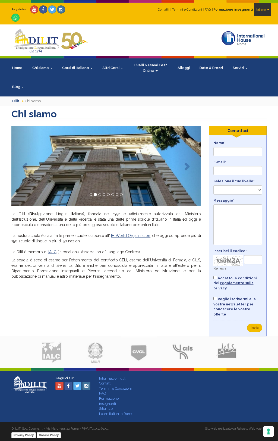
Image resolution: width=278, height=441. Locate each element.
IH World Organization (130, 235)
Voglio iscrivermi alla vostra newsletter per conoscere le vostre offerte (234, 306)
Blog (16, 87)
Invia (255, 328)
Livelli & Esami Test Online (150, 68)
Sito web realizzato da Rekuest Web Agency (236, 428)
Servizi (239, 68)
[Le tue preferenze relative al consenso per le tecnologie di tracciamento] (268, 431)
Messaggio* (224, 200)
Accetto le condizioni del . (235, 283)
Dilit (16, 101)
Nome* (219, 143)
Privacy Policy (24, 435)
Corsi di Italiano (76, 68)
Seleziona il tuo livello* (234, 181)
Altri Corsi (111, 68)
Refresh (219, 268)
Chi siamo (41, 68)
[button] (25, 166)
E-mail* (219, 162)
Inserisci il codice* (230, 251)
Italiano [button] (261, 9)
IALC (52, 252)
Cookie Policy (49, 435)
